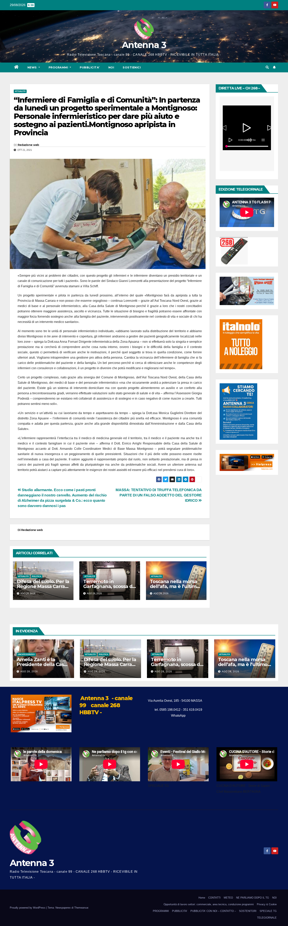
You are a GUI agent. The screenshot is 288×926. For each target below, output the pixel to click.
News (32, 67)
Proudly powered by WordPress (28, 907)
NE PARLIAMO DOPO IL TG (252, 897)
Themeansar (81, 907)
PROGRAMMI (161, 911)
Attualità (20, 91)
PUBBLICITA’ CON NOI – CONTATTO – (213, 911)
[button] (267, 67)
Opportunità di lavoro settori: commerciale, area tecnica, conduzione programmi (209, 904)
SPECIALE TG (268, 911)
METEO (228, 897)
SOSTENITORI (247, 911)
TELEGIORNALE (267, 917)
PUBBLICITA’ (90, 67)
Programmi (59, 67)
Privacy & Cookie (267, 904)
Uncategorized (26, 654)
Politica (36, 576)
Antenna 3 (144, 44)
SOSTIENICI (132, 67)
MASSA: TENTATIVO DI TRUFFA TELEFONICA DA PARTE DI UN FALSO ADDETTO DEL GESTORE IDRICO (159, 495)
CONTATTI (214, 897)
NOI (111, 67)
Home (201, 897)
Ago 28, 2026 (29, 671)
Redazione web (28, 145)
